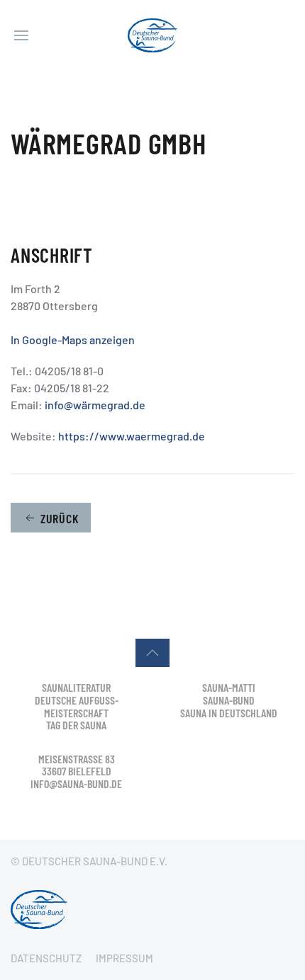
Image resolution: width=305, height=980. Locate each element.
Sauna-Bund (229, 700)
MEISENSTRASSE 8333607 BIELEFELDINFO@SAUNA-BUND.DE (76, 771)
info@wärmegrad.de (95, 404)
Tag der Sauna (76, 724)
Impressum (124, 958)
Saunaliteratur (76, 687)
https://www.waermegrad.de (131, 436)
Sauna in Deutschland (228, 712)
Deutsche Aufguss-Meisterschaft (76, 706)
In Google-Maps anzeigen (73, 339)
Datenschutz (46, 958)
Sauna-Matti (228, 687)
